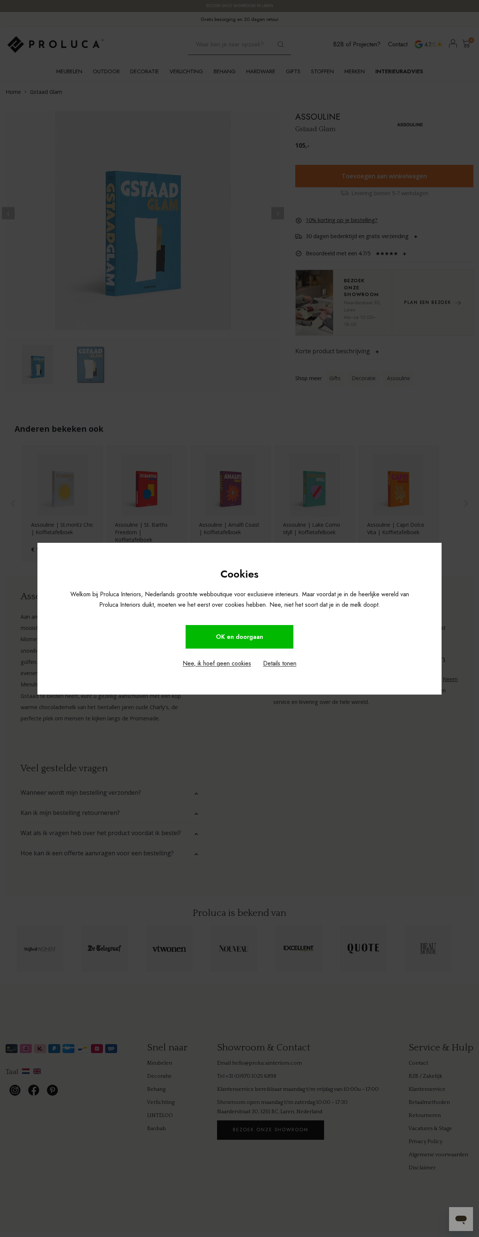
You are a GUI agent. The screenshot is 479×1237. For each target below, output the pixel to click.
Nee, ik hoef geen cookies (217, 663)
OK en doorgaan (239, 637)
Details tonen (279, 663)
